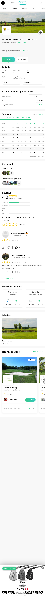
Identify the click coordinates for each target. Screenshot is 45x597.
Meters (41, 114)
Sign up (22, 3)
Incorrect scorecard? (37, 156)
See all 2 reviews (8, 278)
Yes (23, 51)
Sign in (13, 3)
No (28, 51)
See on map (22, 43)
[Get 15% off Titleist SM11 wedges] (22, 581)
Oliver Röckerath (18, 233)
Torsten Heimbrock (19, 255)
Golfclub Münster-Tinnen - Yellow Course (15, 117)
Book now (30, 400)
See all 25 (37, 352)
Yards (35, 114)
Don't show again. (22, 595)
